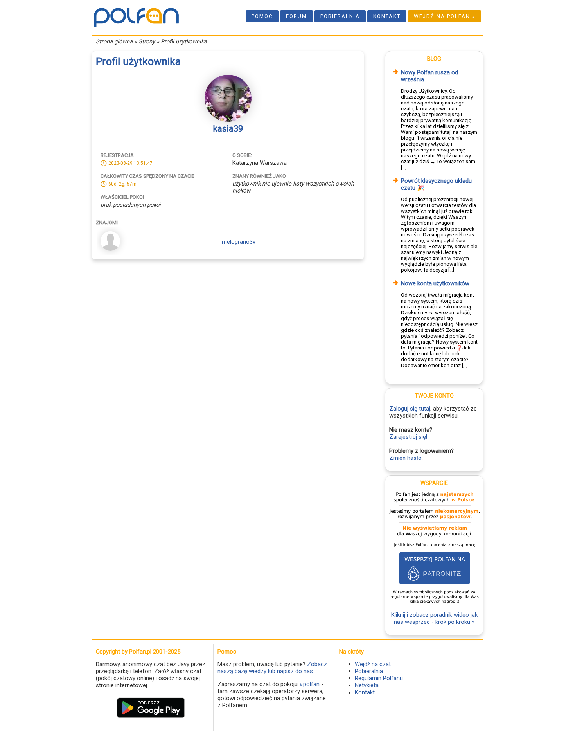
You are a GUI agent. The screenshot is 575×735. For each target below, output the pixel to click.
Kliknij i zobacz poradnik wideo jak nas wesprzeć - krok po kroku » (434, 618)
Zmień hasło (405, 457)
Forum (296, 16)
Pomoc (262, 16)
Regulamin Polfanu (379, 678)
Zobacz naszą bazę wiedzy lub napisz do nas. (272, 668)
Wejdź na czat (373, 664)
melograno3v (238, 241)
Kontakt (387, 16)
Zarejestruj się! (408, 436)
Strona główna (114, 41)
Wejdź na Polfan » (444, 16)
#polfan (309, 684)
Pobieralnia (340, 16)
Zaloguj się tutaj (409, 408)
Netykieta (367, 685)
